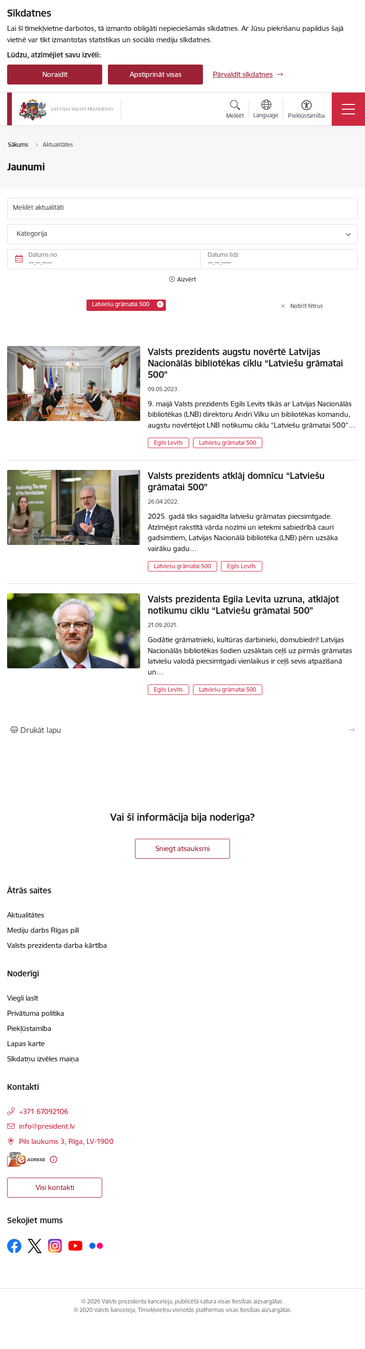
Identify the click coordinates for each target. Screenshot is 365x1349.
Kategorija (32, 233)
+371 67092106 (43, 1111)
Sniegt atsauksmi (182, 848)
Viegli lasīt (22, 997)
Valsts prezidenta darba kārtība (57, 945)
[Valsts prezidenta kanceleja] (66, 109)
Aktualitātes (25, 914)
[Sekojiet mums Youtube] (75, 1245)
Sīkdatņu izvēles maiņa (43, 1058)
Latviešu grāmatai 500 (227, 442)
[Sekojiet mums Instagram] (55, 1246)
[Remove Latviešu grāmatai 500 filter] (160, 304)
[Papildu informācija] (53, 1159)
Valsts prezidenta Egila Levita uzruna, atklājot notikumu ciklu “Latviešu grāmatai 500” (243, 604)
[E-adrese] (26, 1159)
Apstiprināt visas (156, 74)
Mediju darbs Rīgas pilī (43, 930)
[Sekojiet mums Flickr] (96, 1245)
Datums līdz (223, 254)
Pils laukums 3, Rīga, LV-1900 (66, 1141)
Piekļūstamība (29, 1028)
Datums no (43, 254)
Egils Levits (168, 442)
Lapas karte (26, 1043)
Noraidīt (54, 74)
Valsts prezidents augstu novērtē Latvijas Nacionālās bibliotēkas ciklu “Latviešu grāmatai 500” (245, 363)
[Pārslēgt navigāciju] (348, 109)
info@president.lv (47, 1126)
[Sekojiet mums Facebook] (14, 1246)
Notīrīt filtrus (306, 305)
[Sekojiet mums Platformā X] (35, 1246)
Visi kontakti (55, 1187)
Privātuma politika (35, 1013)
